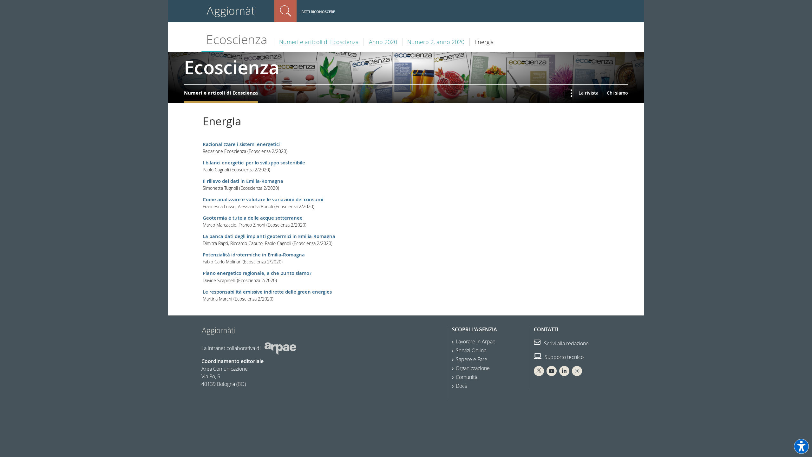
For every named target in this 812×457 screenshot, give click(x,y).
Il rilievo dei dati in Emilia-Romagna (243, 181)
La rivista (589, 93)
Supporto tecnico (563, 357)
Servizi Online (471, 350)
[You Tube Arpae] (552, 371)
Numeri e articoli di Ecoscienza (319, 42)
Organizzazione (473, 368)
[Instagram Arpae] (577, 371)
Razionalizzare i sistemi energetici (241, 144)
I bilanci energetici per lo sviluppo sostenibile (254, 162)
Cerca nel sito (285, 11)
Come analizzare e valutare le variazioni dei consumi (263, 199)
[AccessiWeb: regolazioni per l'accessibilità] (801, 446)
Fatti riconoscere (318, 11)
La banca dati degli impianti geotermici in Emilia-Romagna (269, 236)
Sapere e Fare (471, 359)
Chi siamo (617, 93)
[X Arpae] (539, 371)
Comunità (466, 377)
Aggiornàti (231, 11)
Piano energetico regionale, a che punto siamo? (257, 273)
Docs (461, 385)
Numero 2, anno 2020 (435, 42)
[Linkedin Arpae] (564, 371)
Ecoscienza (236, 39)
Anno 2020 (383, 42)
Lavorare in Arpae (475, 341)
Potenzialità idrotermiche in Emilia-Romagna (254, 254)
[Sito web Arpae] (280, 347)
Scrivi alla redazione (566, 343)
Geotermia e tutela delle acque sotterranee (253, 218)
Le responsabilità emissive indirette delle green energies (267, 291)
